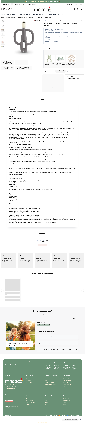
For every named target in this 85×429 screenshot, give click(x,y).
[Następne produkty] (83, 290)
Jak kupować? (66, 378)
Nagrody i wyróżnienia (30, 402)
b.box (46, 406)
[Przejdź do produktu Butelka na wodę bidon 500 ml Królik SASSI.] (12, 286)
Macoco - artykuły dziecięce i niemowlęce (9, 17)
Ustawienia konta (29, 380)
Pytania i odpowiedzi (67, 390)
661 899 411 (70, 4)
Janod (46, 400)
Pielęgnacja (20, 17)
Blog (27, 406)
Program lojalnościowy (68, 380)
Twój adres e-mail (9, 400)
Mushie (46, 408)
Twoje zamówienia (30, 378)
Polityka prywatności (67, 388)
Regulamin (18, 403)
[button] (67, 71)
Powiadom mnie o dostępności (61, 71)
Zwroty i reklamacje (67, 384)
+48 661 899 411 (43, 324)
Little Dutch (47, 398)
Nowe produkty (66, 400)
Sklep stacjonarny (30, 400)
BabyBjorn (47, 410)
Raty (46, 380)
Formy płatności (48, 378)
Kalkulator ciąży (66, 398)
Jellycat (46, 402)
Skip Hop (46, 404)
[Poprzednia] (2, 1)
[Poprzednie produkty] (2, 290)
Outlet (64, 404)
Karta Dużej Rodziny (67, 382)
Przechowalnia (29, 382)
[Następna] (83, 1)
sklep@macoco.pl (79, 4)
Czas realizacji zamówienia (50, 384)
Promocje (65, 402)
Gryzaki (25, 17)
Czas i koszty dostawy (49, 382)
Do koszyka (12, 300)
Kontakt (27, 404)
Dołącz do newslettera (11, 402)
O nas (27, 398)
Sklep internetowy (42, 422)
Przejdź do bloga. (11, 345)
